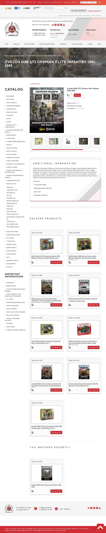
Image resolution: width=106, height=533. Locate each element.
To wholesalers (77, 44)
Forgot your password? (54, 36)
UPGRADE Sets (11, 109)
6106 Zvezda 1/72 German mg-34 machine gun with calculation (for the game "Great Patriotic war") (83, 343)
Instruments (11, 135)
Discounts (10, 282)
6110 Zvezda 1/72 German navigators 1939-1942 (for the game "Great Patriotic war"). (45, 257)
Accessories (11, 263)
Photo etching (12, 148)
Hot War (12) (11, 193)
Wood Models (11, 251)
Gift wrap (10, 238)
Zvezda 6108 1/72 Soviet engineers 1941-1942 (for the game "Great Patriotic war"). (46, 427)
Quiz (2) (9, 195)
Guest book (11, 326)
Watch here (88, 2)
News (99, 44)
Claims (90, 44)
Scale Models (12, 102)
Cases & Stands (12, 167)
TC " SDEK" (10, 299)
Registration (60, 33)
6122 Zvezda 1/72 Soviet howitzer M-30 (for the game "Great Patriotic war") (83, 384)
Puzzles (9, 267)
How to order (91, 30)
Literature (11, 138)
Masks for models (13, 157)
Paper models (11, 247)
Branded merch (12, 260)
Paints (9, 122)
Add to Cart (57, 262)
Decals (9, 145)
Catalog (16, 44)
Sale (8, 257)
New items (10, 99)
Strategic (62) (11, 211)
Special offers (29, 44)
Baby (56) (10, 209)
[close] (99, 2)
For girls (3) (11, 221)
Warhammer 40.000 (13, 235)
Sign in (52, 33)
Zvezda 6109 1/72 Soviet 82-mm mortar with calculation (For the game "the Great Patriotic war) (46, 385)
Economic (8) (11, 198)
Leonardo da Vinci (13, 180)
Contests (10, 115)
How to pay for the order (16, 312)
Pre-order (10, 96)
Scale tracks (11, 154)
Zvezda (79, 106)
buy (79, 95)
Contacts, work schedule (16, 330)
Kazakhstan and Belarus (16, 302)
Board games (14, 55)
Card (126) (10, 206)
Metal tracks (12, 151)
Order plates (11, 244)
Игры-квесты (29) (13, 227)
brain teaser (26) (13, 201)
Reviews (10, 323)
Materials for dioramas (15, 164)
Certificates (11, 254)
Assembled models (13, 106)
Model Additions (13, 161)
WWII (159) (10, 187)
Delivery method (13, 315)
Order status (11, 286)
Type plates (11, 241)
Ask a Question (73, 30)
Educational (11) (12, 214)
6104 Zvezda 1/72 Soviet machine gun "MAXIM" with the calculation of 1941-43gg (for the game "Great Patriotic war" (46, 300)
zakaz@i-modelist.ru (39, 30)
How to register (13, 305)
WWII (22, 55)
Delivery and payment (47, 44)
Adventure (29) (12, 203)
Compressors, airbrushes (16, 141)
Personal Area (55, 30)
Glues (9, 118)
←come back (35, 84)
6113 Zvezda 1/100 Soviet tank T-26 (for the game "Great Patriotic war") (45, 342)
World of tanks (12, 231)
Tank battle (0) (12, 190)
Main (6, 44)
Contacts (63, 44)
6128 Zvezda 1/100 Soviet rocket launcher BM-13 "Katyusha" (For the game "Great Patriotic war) (82, 258)
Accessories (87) (12, 224)
